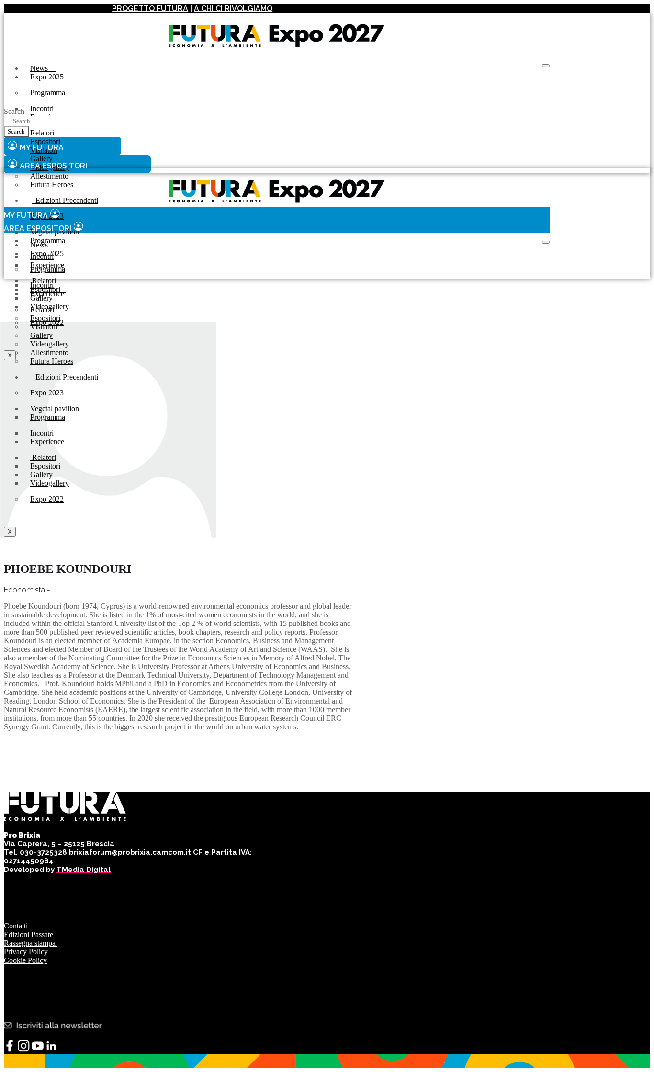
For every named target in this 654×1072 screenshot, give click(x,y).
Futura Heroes (51, 184)
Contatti (16, 926)
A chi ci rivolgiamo (233, 8)
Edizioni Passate (29, 934)
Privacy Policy (26, 952)
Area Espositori (37, 228)
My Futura (26, 215)
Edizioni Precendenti (64, 200)
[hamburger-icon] (546, 65)
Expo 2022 (47, 499)
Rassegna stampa (30, 943)
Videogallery (49, 483)
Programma (47, 93)
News (43, 68)
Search (14, 111)
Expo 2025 (47, 77)
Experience (47, 294)
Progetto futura (150, 8)
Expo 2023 (47, 393)
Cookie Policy (25, 960)
